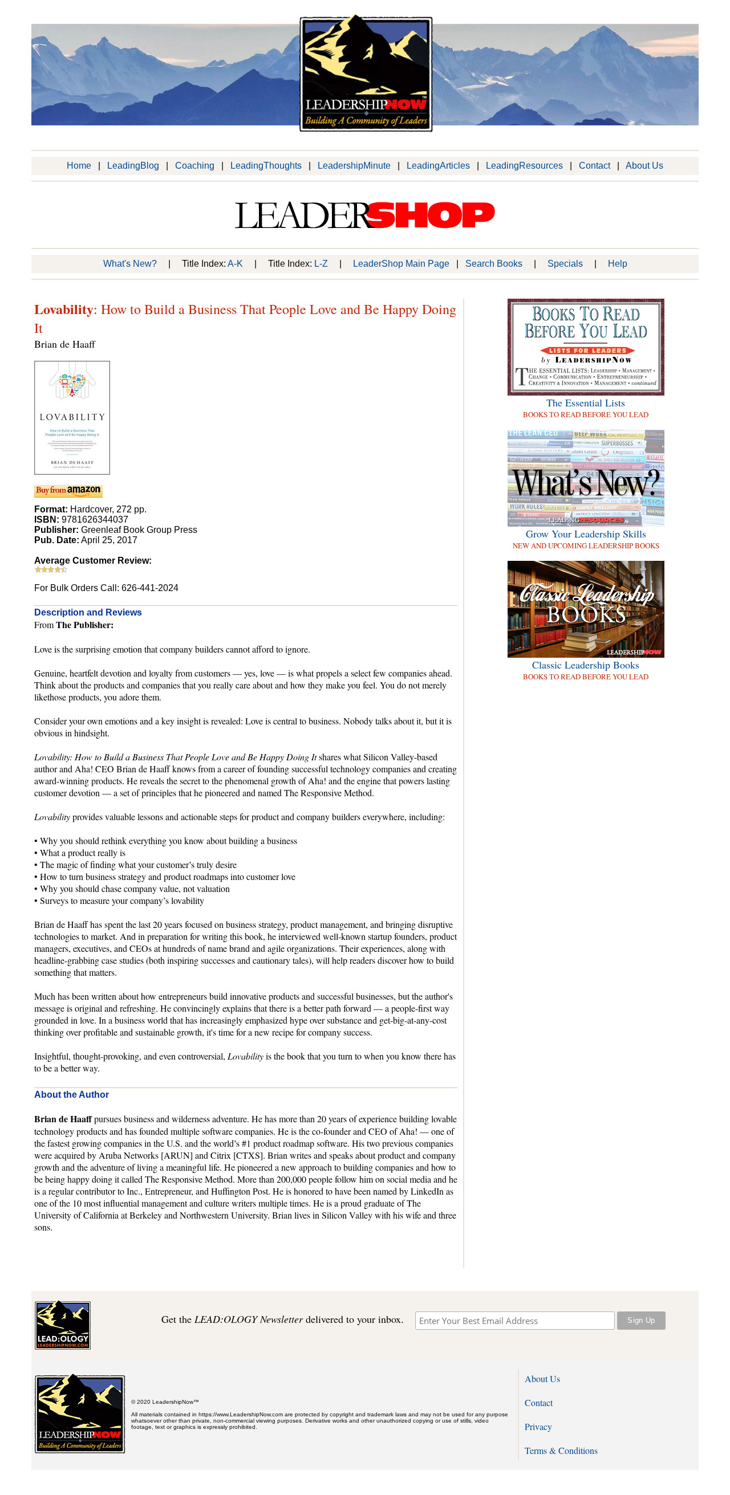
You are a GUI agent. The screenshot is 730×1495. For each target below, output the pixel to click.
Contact (594, 165)
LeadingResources (524, 165)
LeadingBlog (133, 165)
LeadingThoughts (266, 165)
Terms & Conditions (561, 1450)
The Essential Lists (585, 402)
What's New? (130, 263)
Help (617, 263)
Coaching (194, 165)
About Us (644, 165)
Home (79, 165)
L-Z (321, 263)
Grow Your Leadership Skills (586, 533)
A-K (235, 263)
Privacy (538, 1426)
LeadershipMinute (354, 165)
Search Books (493, 263)
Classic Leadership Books (585, 664)
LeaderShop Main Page (401, 263)
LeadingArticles (438, 165)
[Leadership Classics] (586, 654)
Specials (565, 263)
